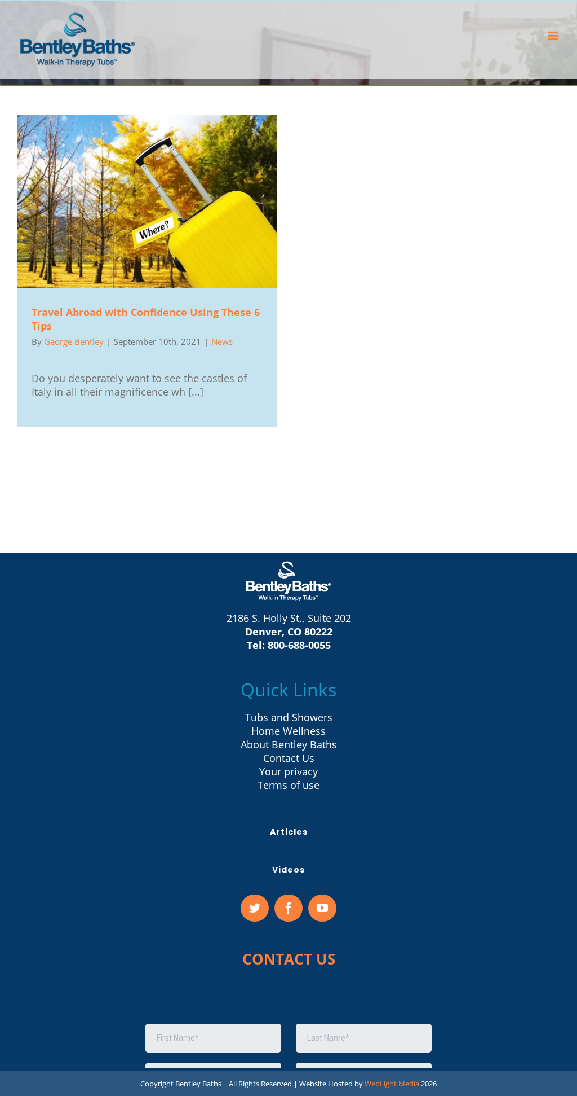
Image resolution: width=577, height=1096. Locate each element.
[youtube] (322, 908)
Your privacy (288, 771)
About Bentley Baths (289, 744)
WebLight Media (392, 1084)
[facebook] (288, 908)
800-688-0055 (299, 645)
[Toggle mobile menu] (554, 36)
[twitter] (255, 908)
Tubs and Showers (288, 717)
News (222, 341)
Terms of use (288, 785)
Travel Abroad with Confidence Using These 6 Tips (147, 201)
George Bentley (74, 341)
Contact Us (288, 758)
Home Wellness (288, 731)
